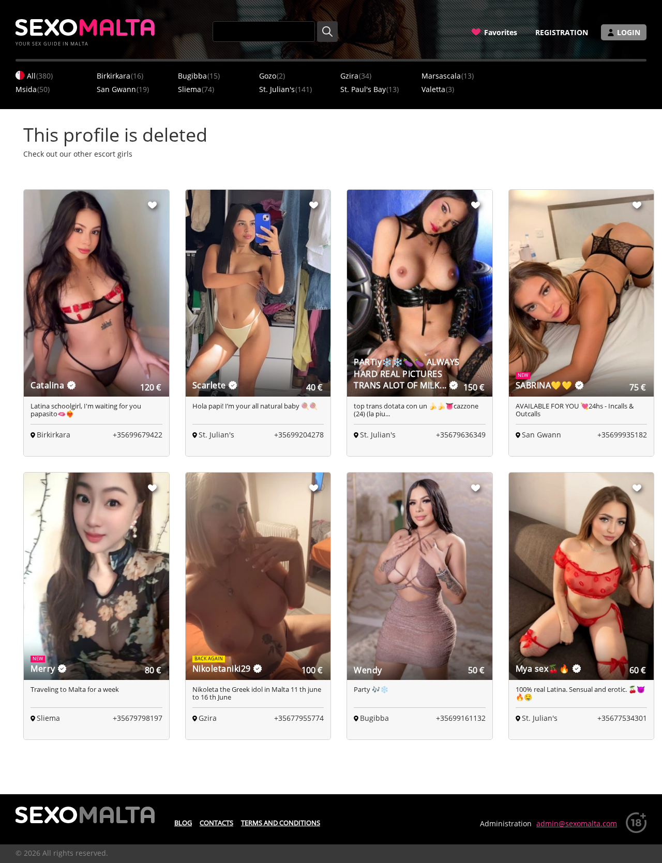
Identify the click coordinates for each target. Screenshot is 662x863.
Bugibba (199, 76)
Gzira (355, 76)
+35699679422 (137, 435)
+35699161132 (461, 718)
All (40, 76)
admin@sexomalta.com (576, 823)
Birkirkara (120, 76)
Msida (33, 89)
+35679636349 (461, 435)
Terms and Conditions (280, 822)
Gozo (272, 76)
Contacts (216, 822)
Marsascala (448, 76)
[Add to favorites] (152, 204)
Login (628, 32)
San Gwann (123, 89)
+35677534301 (622, 718)
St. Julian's (285, 89)
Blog (183, 822)
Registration (561, 32)
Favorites (500, 32)
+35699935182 (622, 435)
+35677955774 (299, 718)
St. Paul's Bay (369, 89)
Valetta (438, 89)
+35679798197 (137, 718)
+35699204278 (299, 435)
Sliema (196, 89)
